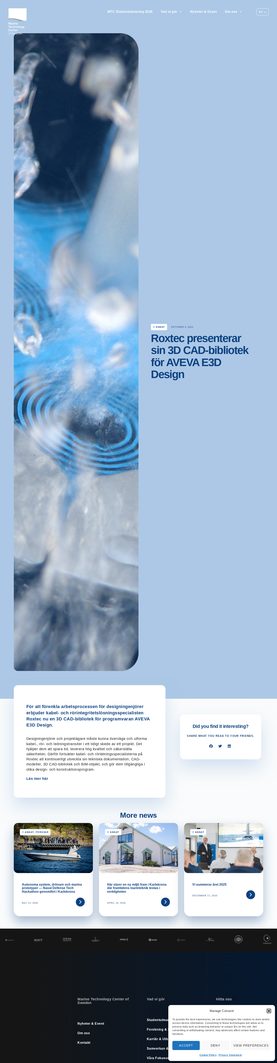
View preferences (251, 1045)
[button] (269, 1011)
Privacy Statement (230, 1055)
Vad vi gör (169, 11)
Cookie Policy (208, 1055)
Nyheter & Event (203, 11)
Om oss (231, 11)
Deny (215, 1045)
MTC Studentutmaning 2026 (130, 11)
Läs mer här (37, 779)
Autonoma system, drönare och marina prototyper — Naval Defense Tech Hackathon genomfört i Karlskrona (52, 888)
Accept (186, 1045)
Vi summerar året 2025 (209, 884)
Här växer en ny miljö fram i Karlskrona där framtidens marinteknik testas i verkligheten (136, 888)
